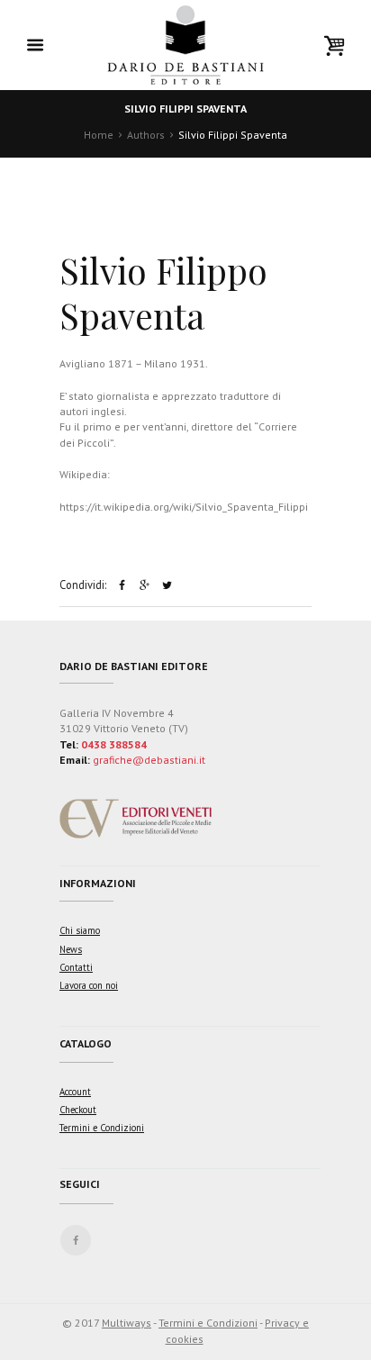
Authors (146, 134)
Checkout (77, 1109)
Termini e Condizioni (101, 1127)
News (70, 949)
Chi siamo (79, 930)
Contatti (76, 967)
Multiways (126, 1322)
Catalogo (85, 1043)
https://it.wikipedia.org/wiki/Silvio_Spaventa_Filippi (183, 506)
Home (98, 134)
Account (75, 1091)
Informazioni (97, 883)
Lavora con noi (88, 985)
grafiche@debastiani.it (149, 759)
